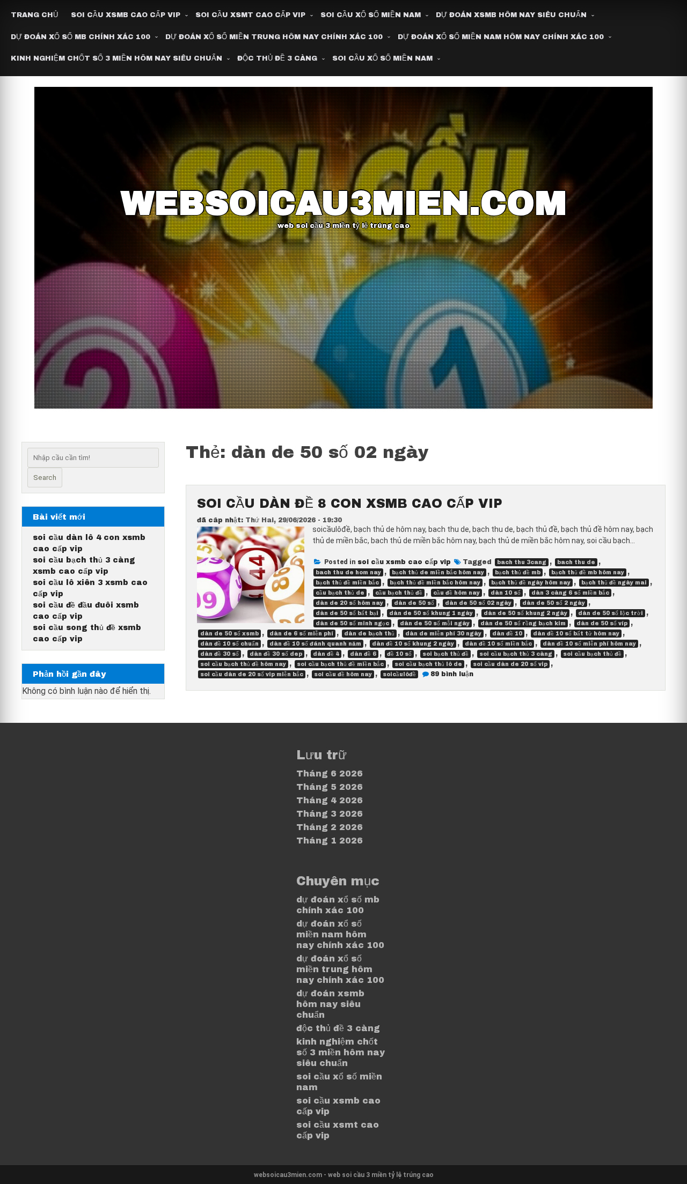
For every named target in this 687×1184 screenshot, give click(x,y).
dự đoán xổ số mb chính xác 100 (80, 37)
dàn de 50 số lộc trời (610, 613)
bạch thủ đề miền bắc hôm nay (435, 583)
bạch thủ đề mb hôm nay (587, 572)
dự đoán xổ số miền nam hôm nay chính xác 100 (501, 37)
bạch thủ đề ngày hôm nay (531, 583)
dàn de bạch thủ (369, 634)
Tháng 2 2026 (329, 827)
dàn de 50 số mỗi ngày (435, 623)
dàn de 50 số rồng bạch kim (523, 623)
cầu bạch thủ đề (398, 593)
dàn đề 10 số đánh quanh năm (315, 644)
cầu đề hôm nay (456, 593)
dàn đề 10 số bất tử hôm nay (576, 634)
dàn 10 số (506, 593)
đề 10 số (399, 654)
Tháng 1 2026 (329, 840)
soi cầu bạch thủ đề (592, 654)
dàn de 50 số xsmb (229, 634)
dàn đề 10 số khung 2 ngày (413, 644)
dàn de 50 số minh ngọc (352, 623)
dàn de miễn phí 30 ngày (443, 634)
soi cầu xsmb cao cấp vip (125, 15)
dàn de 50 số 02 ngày (478, 603)
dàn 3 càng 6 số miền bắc (570, 593)
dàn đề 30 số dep (276, 654)
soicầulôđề (399, 674)
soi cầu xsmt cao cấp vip (250, 15)
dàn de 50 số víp (601, 623)
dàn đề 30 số (219, 654)
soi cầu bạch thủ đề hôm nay (243, 664)
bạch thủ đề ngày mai (614, 583)
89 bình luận (451, 674)
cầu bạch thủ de (340, 593)
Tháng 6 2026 (329, 773)
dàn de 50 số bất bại (347, 613)
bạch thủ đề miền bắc (347, 583)
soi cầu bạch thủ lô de (428, 664)
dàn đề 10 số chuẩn (229, 644)
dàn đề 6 (363, 654)
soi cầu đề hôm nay (343, 674)
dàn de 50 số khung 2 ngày (525, 613)
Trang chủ (34, 15)
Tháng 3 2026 (329, 813)
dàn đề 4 (326, 654)
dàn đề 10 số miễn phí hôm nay (589, 644)
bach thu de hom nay (348, 572)
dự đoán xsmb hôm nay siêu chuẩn (511, 15)
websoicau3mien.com (344, 203)
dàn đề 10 (507, 634)
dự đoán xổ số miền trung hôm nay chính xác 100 (274, 37)
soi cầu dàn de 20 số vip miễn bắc (251, 674)
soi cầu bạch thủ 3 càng (515, 654)
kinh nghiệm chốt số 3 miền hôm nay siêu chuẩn (116, 58)
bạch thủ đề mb (517, 572)
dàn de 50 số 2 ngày (553, 603)
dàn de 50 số (414, 603)
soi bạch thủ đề (445, 654)
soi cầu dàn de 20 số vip (510, 664)
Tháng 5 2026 (329, 786)
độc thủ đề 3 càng (277, 58)
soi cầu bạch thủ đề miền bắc (340, 664)
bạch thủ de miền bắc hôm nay (438, 572)
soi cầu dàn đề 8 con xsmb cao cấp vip (349, 503)
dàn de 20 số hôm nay (349, 603)
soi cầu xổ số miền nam (370, 15)
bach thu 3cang (521, 562)
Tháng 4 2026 (329, 800)
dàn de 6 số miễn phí (301, 634)
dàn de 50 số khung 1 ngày (431, 613)
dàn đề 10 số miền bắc (498, 644)
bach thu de (576, 562)
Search (44, 477)
